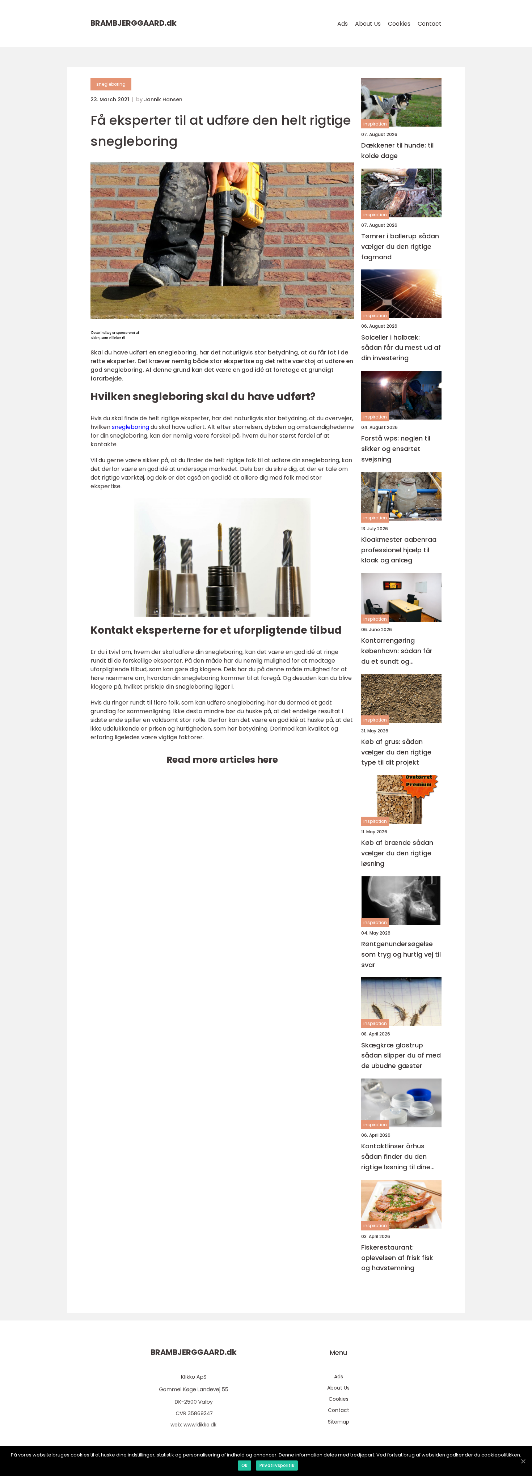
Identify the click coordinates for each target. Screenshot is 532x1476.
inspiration (375, 124)
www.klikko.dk (199, 1424)
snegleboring (111, 84)
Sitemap (338, 1421)
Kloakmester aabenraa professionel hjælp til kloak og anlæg (398, 550)
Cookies (399, 24)
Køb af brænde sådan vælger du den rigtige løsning (397, 853)
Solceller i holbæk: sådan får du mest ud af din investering (401, 348)
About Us (368, 24)
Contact (430, 24)
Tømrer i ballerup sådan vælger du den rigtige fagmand (400, 246)
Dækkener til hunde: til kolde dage (397, 150)
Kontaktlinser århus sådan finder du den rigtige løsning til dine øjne (395, 1156)
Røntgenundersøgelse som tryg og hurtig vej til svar (401, 954)
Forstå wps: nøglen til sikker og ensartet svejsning (395, 449)
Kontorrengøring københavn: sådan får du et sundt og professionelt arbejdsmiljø (396, 651)
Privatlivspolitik (276, 1465)
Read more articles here (222, 759)
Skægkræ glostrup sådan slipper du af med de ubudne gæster (401, 1056)
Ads (342, 24)
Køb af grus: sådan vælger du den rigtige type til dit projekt (396, 752)
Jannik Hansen (163, 99)
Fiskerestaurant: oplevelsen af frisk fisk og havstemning (397, 1258)
